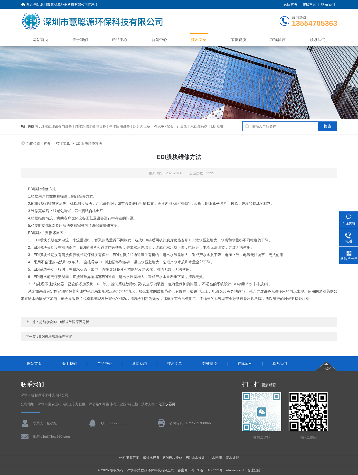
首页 (47, 143)
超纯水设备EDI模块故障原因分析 (64, 322)
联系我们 (328, 4)
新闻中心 (159, 40)
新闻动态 (139, 363)
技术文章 (199, 40)
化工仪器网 (166, 404)
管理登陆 (254, 470)
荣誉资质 (238, 40)
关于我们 (80, 40)
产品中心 (119, 40)
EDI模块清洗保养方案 (55, 336)
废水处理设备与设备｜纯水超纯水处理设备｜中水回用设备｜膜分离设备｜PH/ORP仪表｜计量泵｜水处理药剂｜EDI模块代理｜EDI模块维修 (147, 126)
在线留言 (309, 4)
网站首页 (40, 40)
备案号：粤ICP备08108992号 (200, 470)
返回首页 (290, 4)
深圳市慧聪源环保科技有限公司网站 (67, 4)
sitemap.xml (235, 470)
